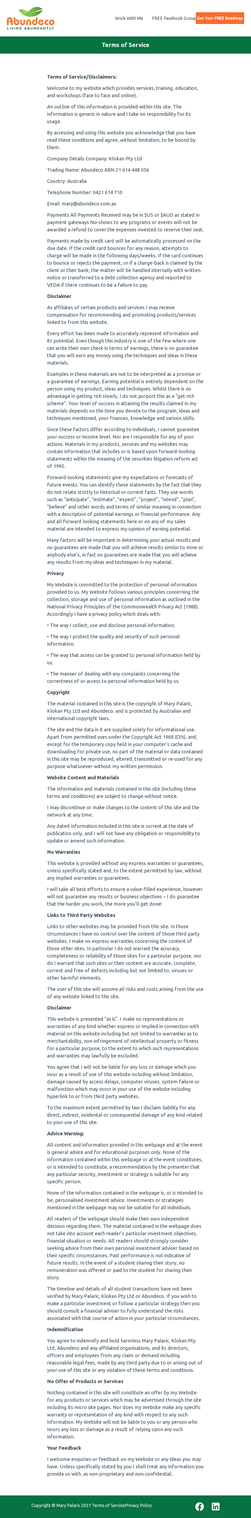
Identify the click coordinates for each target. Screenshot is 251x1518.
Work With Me (129, 18)
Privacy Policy (138, 1505)
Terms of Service (108, 1505)
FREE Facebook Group (174, 18)
